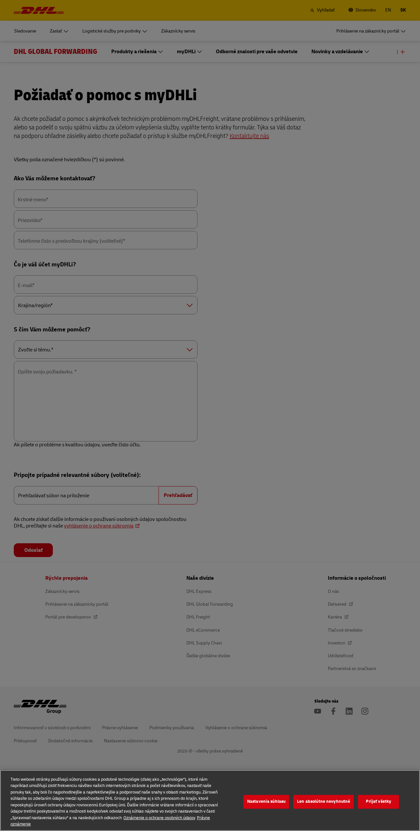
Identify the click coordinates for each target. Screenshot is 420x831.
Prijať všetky (378, 801)
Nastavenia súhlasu (266, 801)
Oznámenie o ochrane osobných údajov (159, 817)
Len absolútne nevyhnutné (323, 801)
